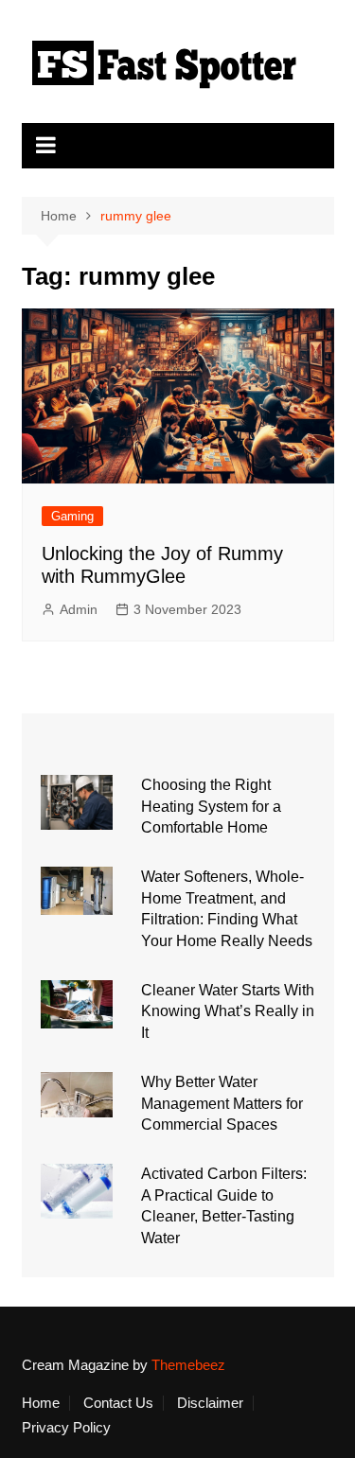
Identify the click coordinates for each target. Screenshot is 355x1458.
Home (41, 1403)
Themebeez (188, 1365)
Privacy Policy (66, 1427)
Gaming (72, 516)
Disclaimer (210, 1403)
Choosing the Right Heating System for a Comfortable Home (211, 806)
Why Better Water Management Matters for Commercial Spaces (222, 1103)
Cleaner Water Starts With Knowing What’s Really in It (227, 1011)
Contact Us (118, 1403)
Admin (79, 609)
